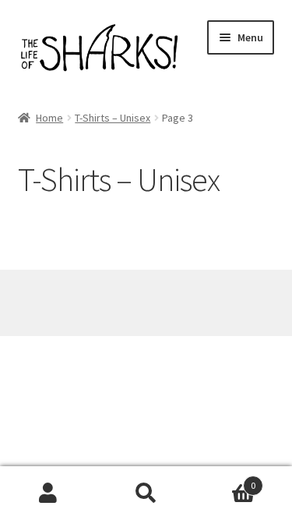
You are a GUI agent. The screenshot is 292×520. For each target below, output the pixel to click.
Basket (225, 480)
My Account (48, 493)
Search (146, 493)
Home (49, 118)
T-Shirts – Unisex (112, 118)
